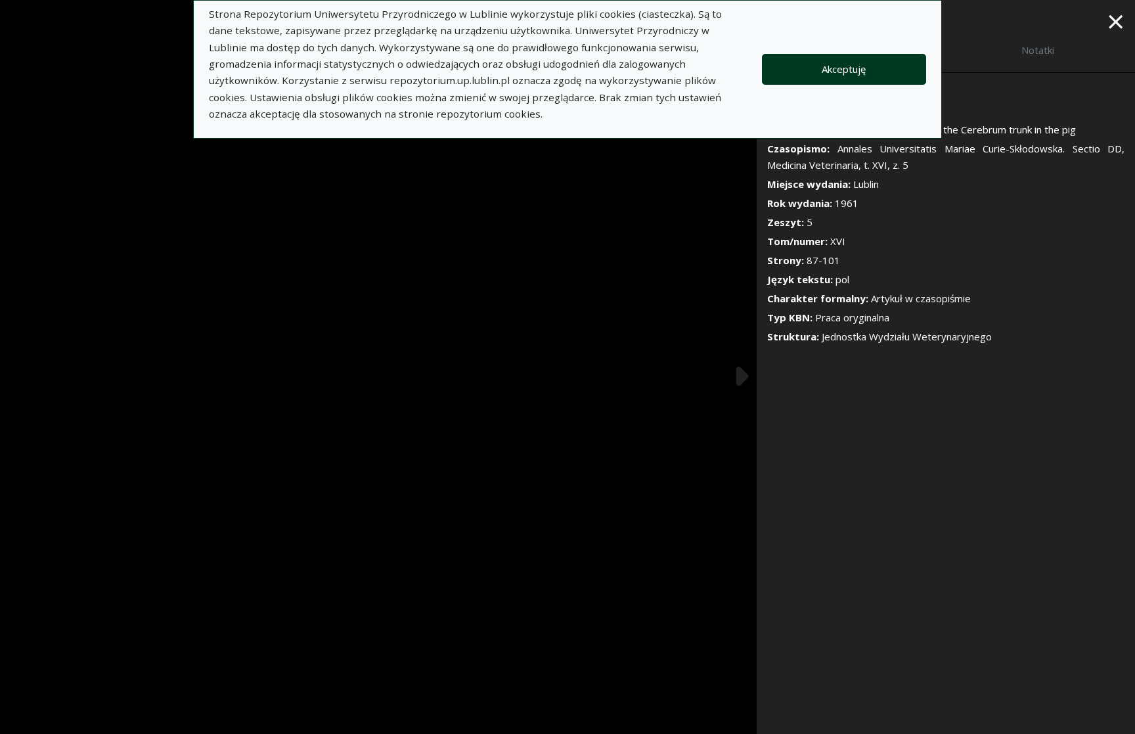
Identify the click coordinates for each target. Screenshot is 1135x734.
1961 (846, 203)
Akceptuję (844, 69)
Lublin (866, 184)
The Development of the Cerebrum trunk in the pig (961, 129)
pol (842, 279)
